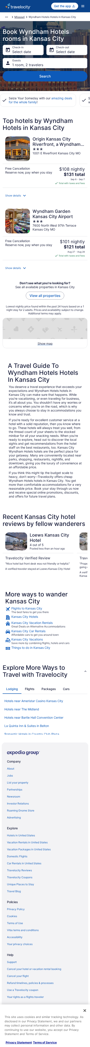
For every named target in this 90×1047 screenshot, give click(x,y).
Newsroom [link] (13, 796)
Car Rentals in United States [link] (24, 863)
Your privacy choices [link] (20, 944)
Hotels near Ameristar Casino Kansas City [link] (33, 701)
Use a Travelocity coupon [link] (22, 990)
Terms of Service (45, 1042)
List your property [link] (17, 782)
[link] (45, 610)
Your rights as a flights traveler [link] (25, 997)
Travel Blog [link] (14, 891)
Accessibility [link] (14, 937)
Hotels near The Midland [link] (21, 709)
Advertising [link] (14, 817)
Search (45, 76)
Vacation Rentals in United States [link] (27, 842)
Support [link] (12, 962)
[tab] (12, 689)
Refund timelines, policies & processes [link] (30, 983)
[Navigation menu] (82, 6)
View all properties (45, 295)
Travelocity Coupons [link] (19, 877)
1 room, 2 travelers (27, 65)
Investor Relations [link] (18, 803)
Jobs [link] (10, 775)
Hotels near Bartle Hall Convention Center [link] (33, 717)
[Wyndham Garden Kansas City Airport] (45, 233)
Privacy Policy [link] (16, 909)
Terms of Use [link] (15, 923)
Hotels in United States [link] (21, 835)
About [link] (10, 768)
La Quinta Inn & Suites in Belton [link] (26, 726)
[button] (45, 195)
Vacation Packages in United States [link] (29, 849)
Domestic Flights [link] (17, 856)
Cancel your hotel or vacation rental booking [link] (34, 969)
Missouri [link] (19, 17)
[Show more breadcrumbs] (6, 17)
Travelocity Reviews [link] (19, 870)
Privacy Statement (19, 1042)
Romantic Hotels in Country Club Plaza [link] (31, 734)
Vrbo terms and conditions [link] (23, 930)
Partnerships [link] (14, 789)
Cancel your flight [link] (18, 976)
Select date (21, 52)
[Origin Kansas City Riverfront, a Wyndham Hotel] (45, 161)
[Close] (85, 1010)
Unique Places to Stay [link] (20, 884)
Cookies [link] (12, 916)
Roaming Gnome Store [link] (20, 810)
